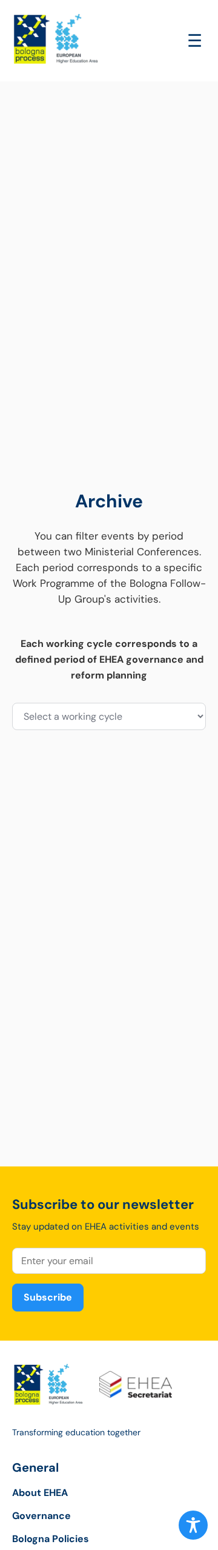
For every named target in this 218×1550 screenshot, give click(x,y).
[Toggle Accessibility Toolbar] (193, 1525)
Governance (41, 1515)
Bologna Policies (50, 1538)
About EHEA (40, 1492)
